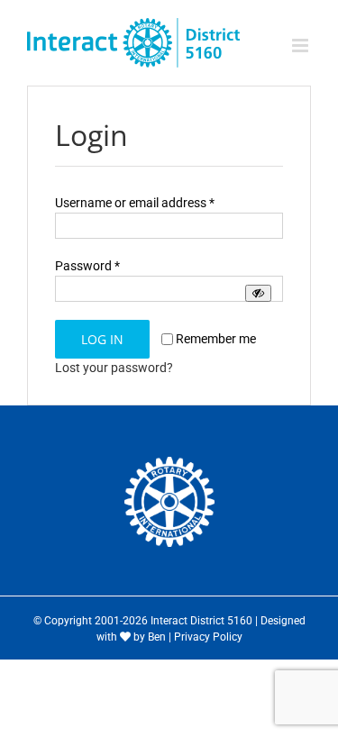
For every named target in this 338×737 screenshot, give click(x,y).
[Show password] (258, 293)
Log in (102, 339)
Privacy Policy (208, 637)
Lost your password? (114, 367)
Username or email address (135, 203)
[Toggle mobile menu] (301, 45)
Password (87, 266)
